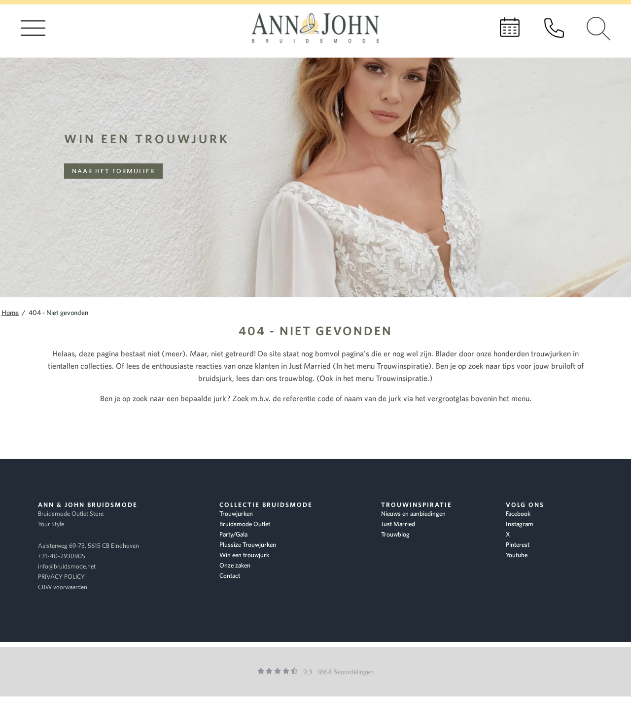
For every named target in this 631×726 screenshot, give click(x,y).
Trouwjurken (236, 513)
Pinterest (517, 544)
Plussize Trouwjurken (247, 544)
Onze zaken (234, 565)
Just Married (398, 524)
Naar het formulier (113, 171)
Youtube (516, 555)
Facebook (518, 513)
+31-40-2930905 (61, 556)
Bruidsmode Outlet (244, 524)
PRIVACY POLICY (61, 576)
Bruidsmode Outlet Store (71, 513)
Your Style (51, 524)
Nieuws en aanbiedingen (413, 513)
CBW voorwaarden (62, 587)
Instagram (519, 524)
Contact (229, 575)
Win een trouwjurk (147, 138)
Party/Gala (233, 534)
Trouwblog (395, 534)
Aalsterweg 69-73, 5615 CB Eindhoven (88, 545)
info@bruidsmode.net (67, 566)
